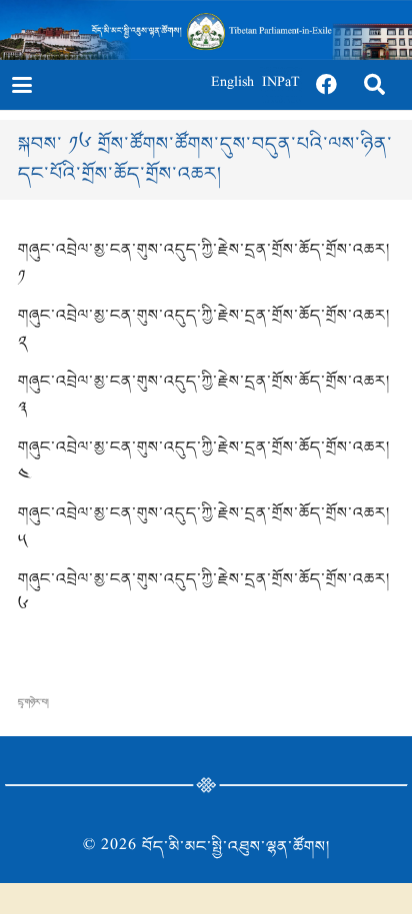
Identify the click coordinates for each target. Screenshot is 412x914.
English (232, 84)
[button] (21, 85)
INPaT (281, 84)
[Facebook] (327, 85)
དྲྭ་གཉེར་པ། (33, 702)
